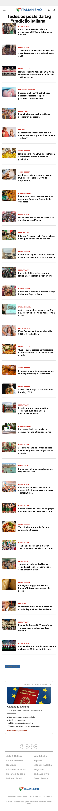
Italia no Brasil (14, 778)
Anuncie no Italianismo (16, 797)
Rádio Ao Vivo (41, 773)
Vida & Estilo (40, 756)
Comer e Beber (14, 760)
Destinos (11, 765)
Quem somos (35, 797)
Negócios (39, 769)
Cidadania (47, 797)
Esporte (38, 760)
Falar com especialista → (18, 731)
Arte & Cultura (14, 756)
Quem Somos (41, 778)
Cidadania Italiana (16, 769)
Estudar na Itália (43, 765)
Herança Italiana (15, 773)
